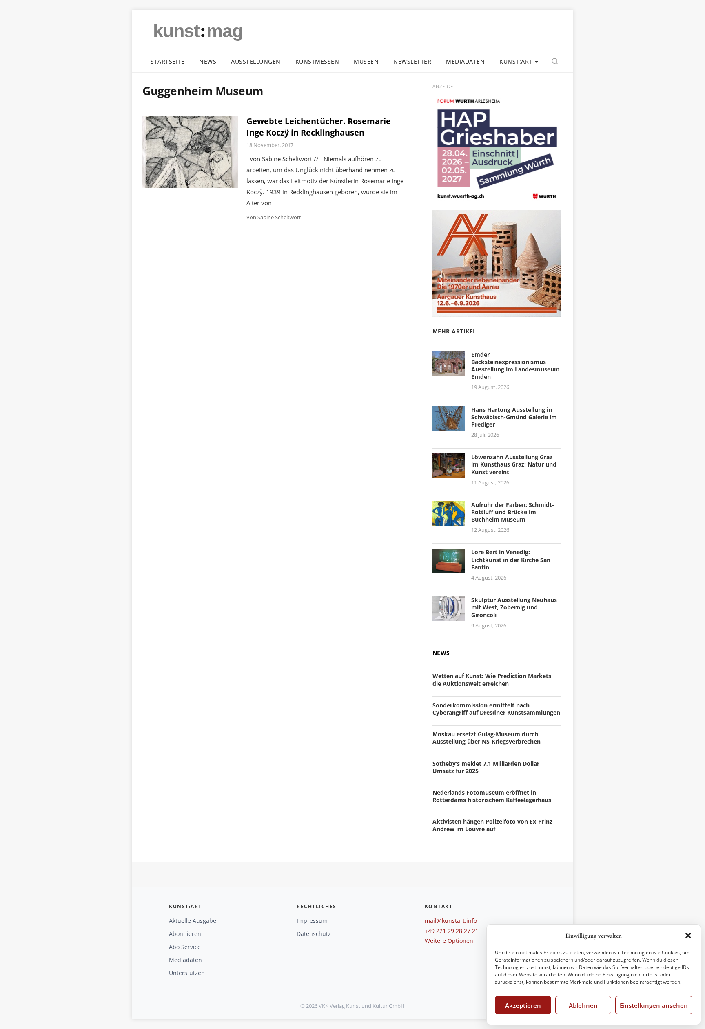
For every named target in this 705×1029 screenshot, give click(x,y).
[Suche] (555, 61)
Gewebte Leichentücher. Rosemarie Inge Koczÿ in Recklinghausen (318, 127)
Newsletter (412, 61)
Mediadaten (465, 61)
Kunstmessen (317, 61)
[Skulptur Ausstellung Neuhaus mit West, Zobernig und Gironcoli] (448, 616)
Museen (366, 61)
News (207, 61)
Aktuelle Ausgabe (192, 921)
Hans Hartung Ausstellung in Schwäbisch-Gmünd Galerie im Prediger (514, 417)
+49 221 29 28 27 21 (452, 931)
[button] (688, 935)
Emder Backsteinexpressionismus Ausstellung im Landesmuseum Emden (515, 366)
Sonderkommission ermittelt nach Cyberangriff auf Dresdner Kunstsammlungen (496, 708)
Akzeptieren (523, 1005)
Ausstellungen (256, 61)
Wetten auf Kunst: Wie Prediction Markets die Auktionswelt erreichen (491, 679)
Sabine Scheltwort (279, 217)
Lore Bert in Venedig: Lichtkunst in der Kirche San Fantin (510, 559)
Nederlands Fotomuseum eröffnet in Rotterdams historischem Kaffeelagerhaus (491, 796)
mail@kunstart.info (451, 921)
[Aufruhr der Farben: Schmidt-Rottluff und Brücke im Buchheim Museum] (448, 521)
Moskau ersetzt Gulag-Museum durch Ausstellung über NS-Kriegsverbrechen (486, 737)
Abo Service (185, 947)
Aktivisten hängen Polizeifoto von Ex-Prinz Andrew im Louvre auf (492, 825)
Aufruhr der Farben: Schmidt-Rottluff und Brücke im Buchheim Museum (512, 512)
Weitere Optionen (449, 941)
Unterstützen (187, 973)
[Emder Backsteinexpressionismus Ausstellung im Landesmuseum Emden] (448, 370)
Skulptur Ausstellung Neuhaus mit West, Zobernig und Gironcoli (514, 607)
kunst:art (515, 61)
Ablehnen (583, 1005)
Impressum (312, 921)
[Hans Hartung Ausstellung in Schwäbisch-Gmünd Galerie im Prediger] (448, 425)
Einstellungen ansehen (654, 1005)
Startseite (167, 61)
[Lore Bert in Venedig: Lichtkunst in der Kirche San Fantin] (448, 568)
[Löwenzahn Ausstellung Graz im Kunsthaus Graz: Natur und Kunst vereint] (448, 473)
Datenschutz (314, 934)
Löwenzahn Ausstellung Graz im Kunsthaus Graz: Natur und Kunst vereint (513, 464)
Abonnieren (185, 934)
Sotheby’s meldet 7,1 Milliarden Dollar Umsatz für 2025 (485, 767)
